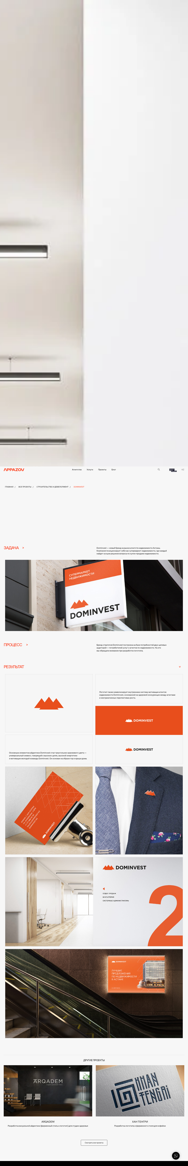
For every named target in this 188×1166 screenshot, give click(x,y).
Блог (114, 470)
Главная (9, 487)
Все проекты (25, 487)
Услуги (90, 470)
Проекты (102, 470)
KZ (183, 470)
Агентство (77, 470)
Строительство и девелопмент (52, 487)
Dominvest (79, 487)
